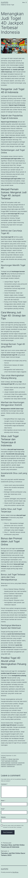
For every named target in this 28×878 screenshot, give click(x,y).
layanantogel (14, 762)
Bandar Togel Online (14, 759)
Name (3, 800)
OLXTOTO (4, 2)
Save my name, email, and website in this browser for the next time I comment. (13, 826)
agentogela (8, 761)
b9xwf (4, 757)
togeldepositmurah (11, 764)
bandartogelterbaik (5, 762)
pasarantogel (21, 762)
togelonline (19, 764)
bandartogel (14, 761)
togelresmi (3, 766)
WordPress (15, 872)
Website (3, 817)
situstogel (3, 764)
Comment (4, 784)
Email (3, 809)
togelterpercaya (11, 766)
